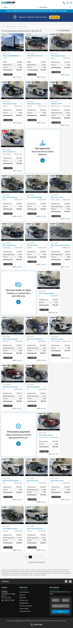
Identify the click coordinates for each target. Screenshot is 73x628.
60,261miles (54, 296)
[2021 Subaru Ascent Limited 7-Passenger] (48, 421)
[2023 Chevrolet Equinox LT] (36, 325)
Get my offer (54, 17)
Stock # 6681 (30, 478)
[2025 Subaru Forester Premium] (12, 515)
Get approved (23, 603)
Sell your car (23, 600)
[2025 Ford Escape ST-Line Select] (60, 325)
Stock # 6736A (7, 101)
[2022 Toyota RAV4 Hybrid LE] (60, 232)
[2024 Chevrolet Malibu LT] (36, 184)
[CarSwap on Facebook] (65, 581)
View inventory (24, 592)
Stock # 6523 (6, 195)
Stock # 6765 (30, 243)
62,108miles (42, 389)
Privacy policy (24, 608)
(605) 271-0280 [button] (9, 600)
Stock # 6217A (54, 195)
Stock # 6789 (54, 53)
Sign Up (60, 611)
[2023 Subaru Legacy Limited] (36, 90)
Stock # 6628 (54, 243)
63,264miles (42, 200)
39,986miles (66, 248)
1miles (5, 58)
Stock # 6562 (6, 526)
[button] (64, 3)
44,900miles (66, 341)
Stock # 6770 (6, 478)
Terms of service (24, 611)
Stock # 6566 (6, 336)
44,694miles (42, 341)
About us (22, 595)
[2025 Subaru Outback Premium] (12, 325)
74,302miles (18, 248)
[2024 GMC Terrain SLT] (60, 467)
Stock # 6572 (54, 101)
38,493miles (18, 200)
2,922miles (66, 58)
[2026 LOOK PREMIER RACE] (12, 42)
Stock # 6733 (30, 195)
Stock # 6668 (30, 526)
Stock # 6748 (54, 336)
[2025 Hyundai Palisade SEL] (12, 467)
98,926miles (18, 389)
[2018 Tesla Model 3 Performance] (12, 138)
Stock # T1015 (30, 53)
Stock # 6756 (42, 432)
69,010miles (42, 106)
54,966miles (66, 483)
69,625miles (54, 437)
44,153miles (18, 483)
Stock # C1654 (6, 149)
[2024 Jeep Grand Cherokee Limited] (36, 515)
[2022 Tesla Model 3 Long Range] (12, 232)
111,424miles (42, 248)
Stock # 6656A (7, 243)
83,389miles (42, 483)
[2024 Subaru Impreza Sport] (12, 184)
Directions (22, 597)
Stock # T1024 (6, 53)
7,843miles (18, 341)
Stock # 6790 (30, 101)
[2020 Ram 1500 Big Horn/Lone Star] (60, 90)
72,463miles (18, 531)
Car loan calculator (25, 606)
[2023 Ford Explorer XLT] (36, 373)
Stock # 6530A (7, 384)
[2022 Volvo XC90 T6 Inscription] (60, 184)
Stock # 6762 (54, 478)
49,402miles (18, 106)
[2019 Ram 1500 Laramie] (36, 232)
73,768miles (66, 106)
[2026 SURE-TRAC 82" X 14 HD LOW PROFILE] (36, 42)
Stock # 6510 (30, 384)
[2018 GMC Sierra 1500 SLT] (12, 373)
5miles (29, 58)
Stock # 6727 (30, 336)
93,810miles (66, 200)
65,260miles (18, 154)
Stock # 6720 (42, 291)
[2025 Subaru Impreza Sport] (60, 42)
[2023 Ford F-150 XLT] (36, 467)
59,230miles (42, 531)
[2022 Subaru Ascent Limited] (12, 90)
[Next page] (46, 557)
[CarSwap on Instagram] (69, 581)
